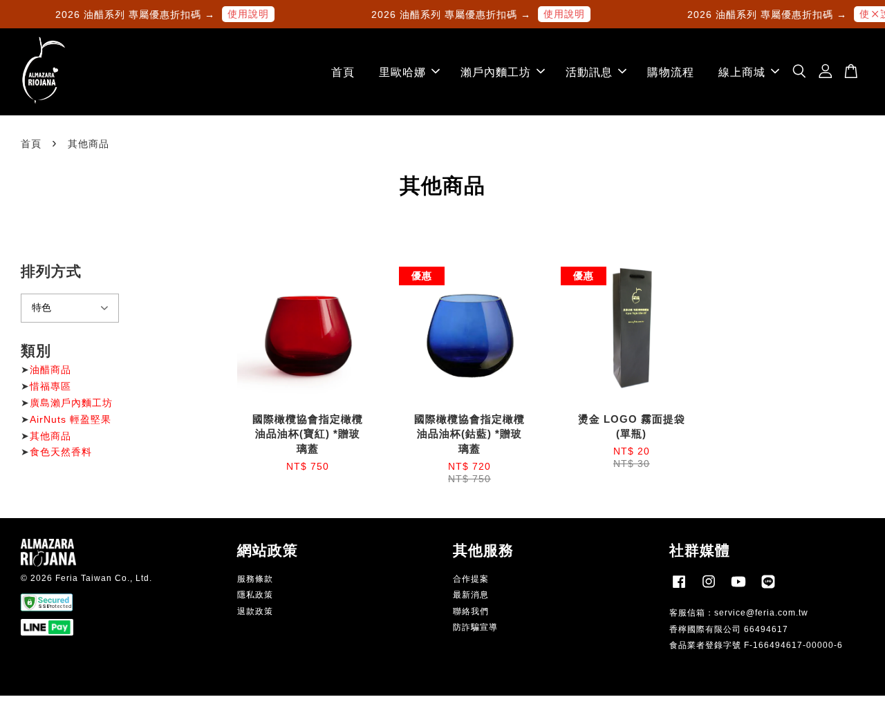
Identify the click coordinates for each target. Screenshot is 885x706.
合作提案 (471, 579)
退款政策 (255, 611)
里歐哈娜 (402, 72)
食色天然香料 (61, 451)
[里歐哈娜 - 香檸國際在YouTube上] (738, 588)
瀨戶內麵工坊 (495, 72)
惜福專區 (50, 386)
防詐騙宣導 (475, 627)
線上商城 (741, 72)
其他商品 (50, 435)
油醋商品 (50, 369)
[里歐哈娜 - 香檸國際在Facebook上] (679, 588)
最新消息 (471, 595)
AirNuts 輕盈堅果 (70, 419)
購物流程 (670, 72)
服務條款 (255, 579)
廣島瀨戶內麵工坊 (71, 402)
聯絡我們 (471, 611)
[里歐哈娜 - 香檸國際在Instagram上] (708, 588)
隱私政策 (255, 595)
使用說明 (242, 13)
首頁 (343, 72)
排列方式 (51, 271)
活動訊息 (589, 72)
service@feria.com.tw (761, 613)
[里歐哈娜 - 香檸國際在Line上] (768, 588)
